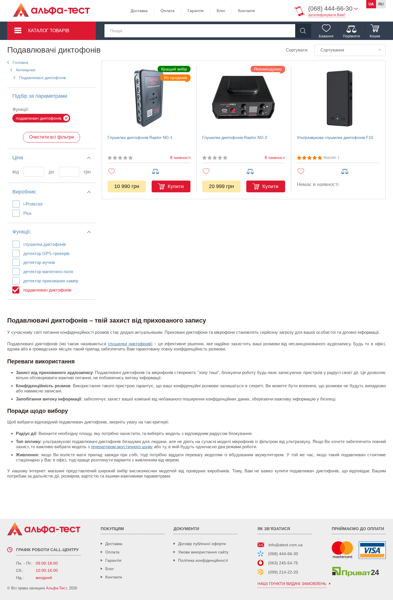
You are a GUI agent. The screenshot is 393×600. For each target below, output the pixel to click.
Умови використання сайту (203, 552)
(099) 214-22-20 (283, 572)
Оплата (168, 10)
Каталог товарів (48, 30)
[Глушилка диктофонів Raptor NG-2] (243, 99)
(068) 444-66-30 (283, 553)
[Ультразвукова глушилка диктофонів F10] (338, 99)
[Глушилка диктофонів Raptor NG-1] (149, 99)
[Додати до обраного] (127, 171)
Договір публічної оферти (202, 543)
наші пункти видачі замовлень (291, 584)
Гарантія (196, 10)
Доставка (139, 10)
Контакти (246, 10)
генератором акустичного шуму (122, 446)
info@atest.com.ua (285, 545)
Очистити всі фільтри (51, 137)
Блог (221, 10)
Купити (176, 186)
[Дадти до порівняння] (171, 171)
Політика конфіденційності (203, 560)
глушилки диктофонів (129, 343)
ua (371, 4)
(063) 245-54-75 (283, 563)
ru (381, 4)
